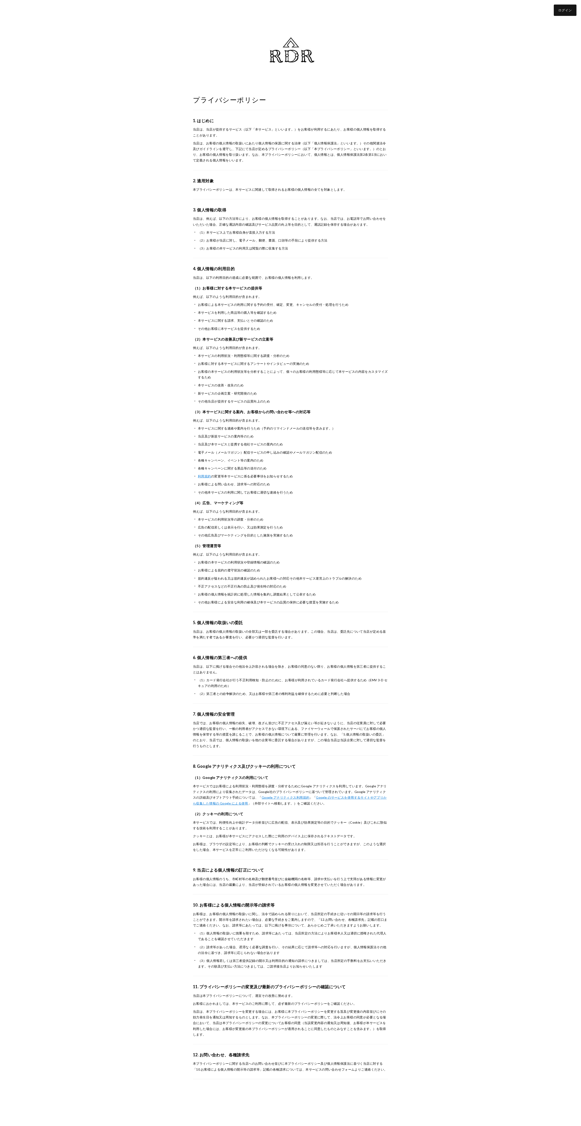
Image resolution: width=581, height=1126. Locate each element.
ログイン (565, 10)
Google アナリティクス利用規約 (286, 797)
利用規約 (204, 476)
